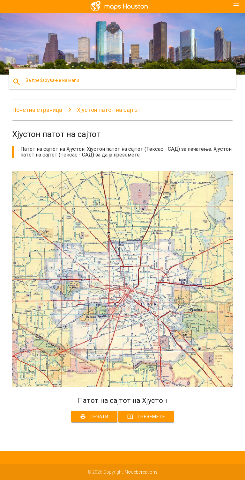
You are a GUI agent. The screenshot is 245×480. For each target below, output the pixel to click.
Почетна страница (37, 109)
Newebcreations (141, 472)
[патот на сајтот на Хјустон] (122, 385)
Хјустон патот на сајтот (109, 109)
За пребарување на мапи (52, 80)
